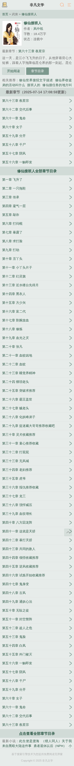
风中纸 (38, 29)
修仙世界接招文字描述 (36, 80)
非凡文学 (37, 5)
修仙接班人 (29, 14)
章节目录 (37, 71)
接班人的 (33, 85)
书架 (4, 5)
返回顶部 (68, 532)
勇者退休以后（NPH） (50, 746)
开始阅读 (13, 71)
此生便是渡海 (29, 741)
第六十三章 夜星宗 (31, 51)
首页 (5, 14)
